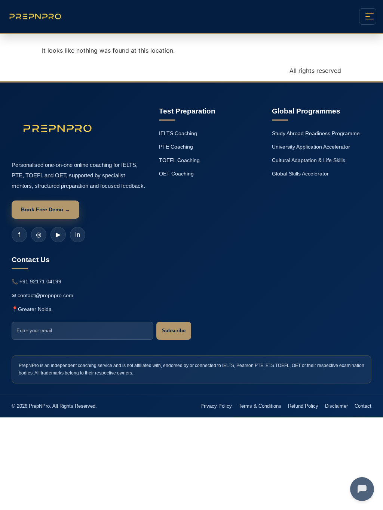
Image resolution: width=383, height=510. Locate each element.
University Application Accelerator (311, 147)
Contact (363, 406)
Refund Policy (303, 406)
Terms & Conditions (260, 406)
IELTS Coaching (178, 133)
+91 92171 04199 (40, 281)
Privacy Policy (216, 406)
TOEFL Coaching (179, 160)
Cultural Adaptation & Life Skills (308, 160)
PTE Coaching (176, 147)
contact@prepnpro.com (45, 295)
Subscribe (174, 330)
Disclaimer (336, 406)
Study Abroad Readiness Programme (316, 133)
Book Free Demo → (45, 209)
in (77, 234)
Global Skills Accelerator (300, 174)
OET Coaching (176, 174)
